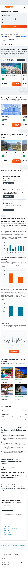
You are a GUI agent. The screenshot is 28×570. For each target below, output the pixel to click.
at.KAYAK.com (3, 545)
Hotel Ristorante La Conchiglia (9, 75)
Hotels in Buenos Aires (8, 536)
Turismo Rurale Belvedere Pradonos (11, 152)
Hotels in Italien (22, 545)
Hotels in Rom (7, 532)
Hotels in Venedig (7, 524)
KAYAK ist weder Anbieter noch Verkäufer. (12, 561)
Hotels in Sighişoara (8, 521)
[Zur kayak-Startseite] (9, 7)
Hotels (9, 545)
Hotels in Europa (15, 545)
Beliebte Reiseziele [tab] (7, 509)
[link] (8, 183)
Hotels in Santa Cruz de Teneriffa (10, 528)
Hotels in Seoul (7, 530)
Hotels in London (7, 522)
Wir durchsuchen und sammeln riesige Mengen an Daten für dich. (13, 563)
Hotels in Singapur (7, 526)
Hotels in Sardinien (9, 546)
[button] (2, 7)
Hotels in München (8, 517)
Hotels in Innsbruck (8, 534)
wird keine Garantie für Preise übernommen (10, 556)
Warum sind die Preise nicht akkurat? (11, 566)
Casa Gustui (5, 116)
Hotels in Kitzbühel (7, 519)
